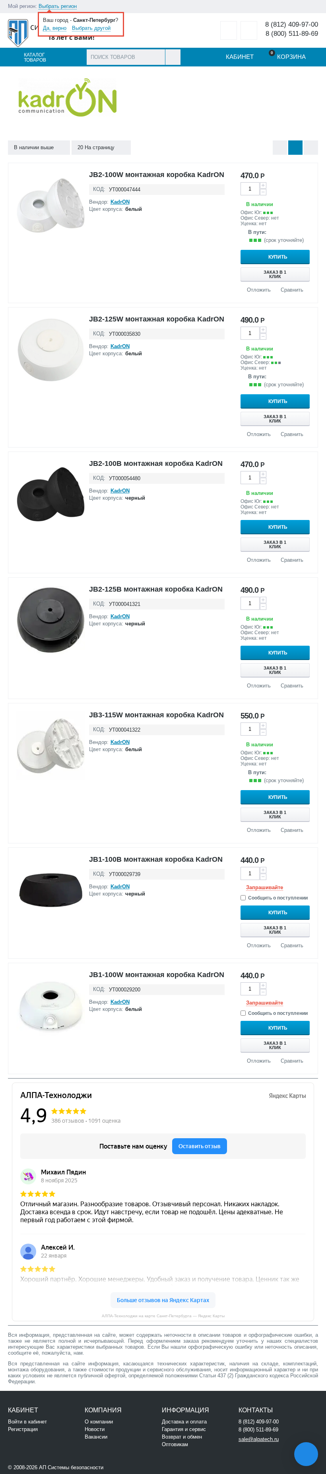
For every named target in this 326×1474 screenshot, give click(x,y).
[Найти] (172, 57)
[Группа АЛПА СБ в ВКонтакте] (129, 1467)
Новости (95, 1429)
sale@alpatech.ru (259, 1439)
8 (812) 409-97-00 (291, 24)
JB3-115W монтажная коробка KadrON (156, 715)
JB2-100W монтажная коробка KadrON (156, 175)
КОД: (99, 189)
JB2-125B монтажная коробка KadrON (156, 589)
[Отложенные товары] (228, 30)
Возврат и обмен (182, 1437)
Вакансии (96, 1437)
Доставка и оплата (184, 1422)
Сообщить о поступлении (278, 898)
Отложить (259, 290)
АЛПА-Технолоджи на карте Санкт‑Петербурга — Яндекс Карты (163, 1316)
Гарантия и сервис (184, 1429)
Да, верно (54, 28)
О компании (99, 1422)
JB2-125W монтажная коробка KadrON (156, 319)
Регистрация (23, 1429)
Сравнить (292, 290)
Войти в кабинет (27, 1422)
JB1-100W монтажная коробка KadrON (156, 975)
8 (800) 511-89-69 (292, 33)
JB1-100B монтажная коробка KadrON (156, 859)
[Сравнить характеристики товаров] (249, 30)
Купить (277, 257)
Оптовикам (175, 1444)
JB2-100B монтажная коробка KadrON (156, 463)
